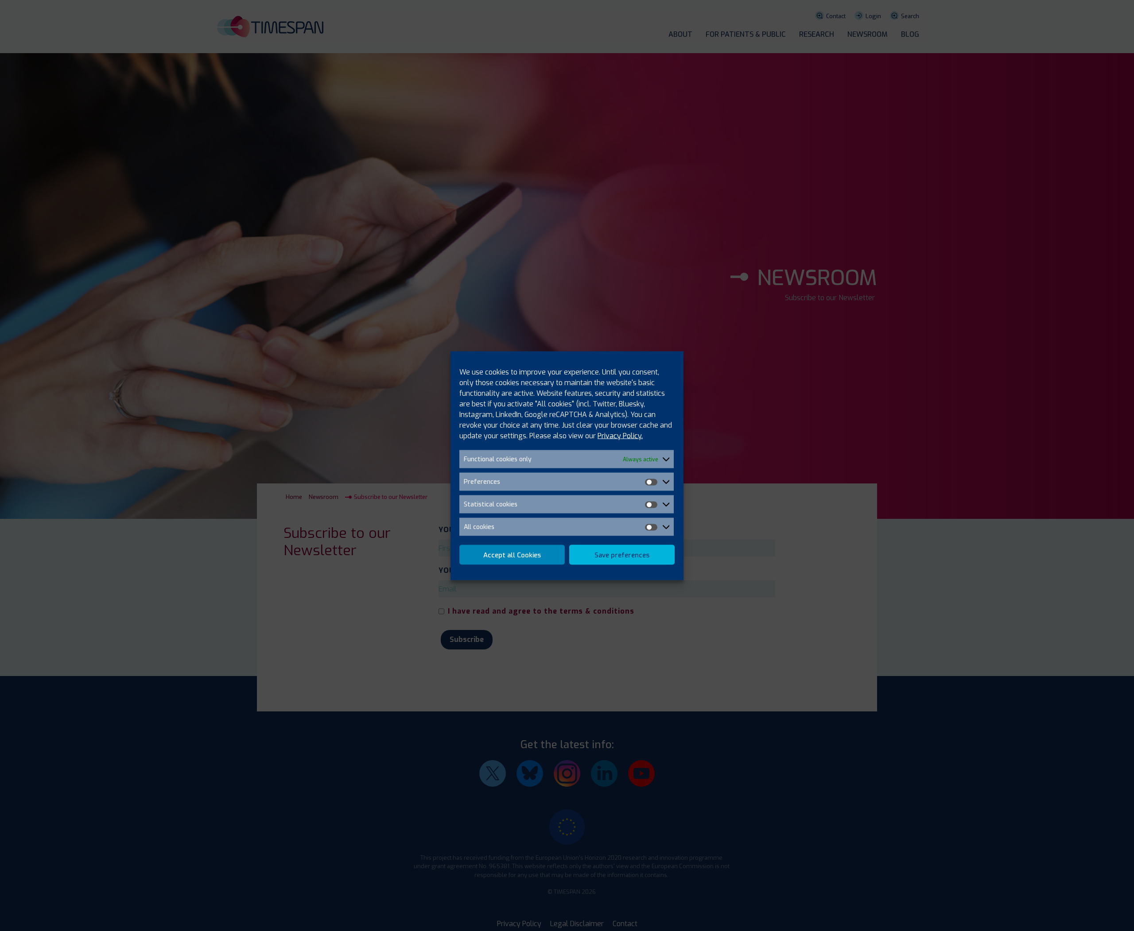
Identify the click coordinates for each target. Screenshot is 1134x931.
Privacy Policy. (620, 435)
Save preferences (621, 554)
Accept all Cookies (512, 554)
